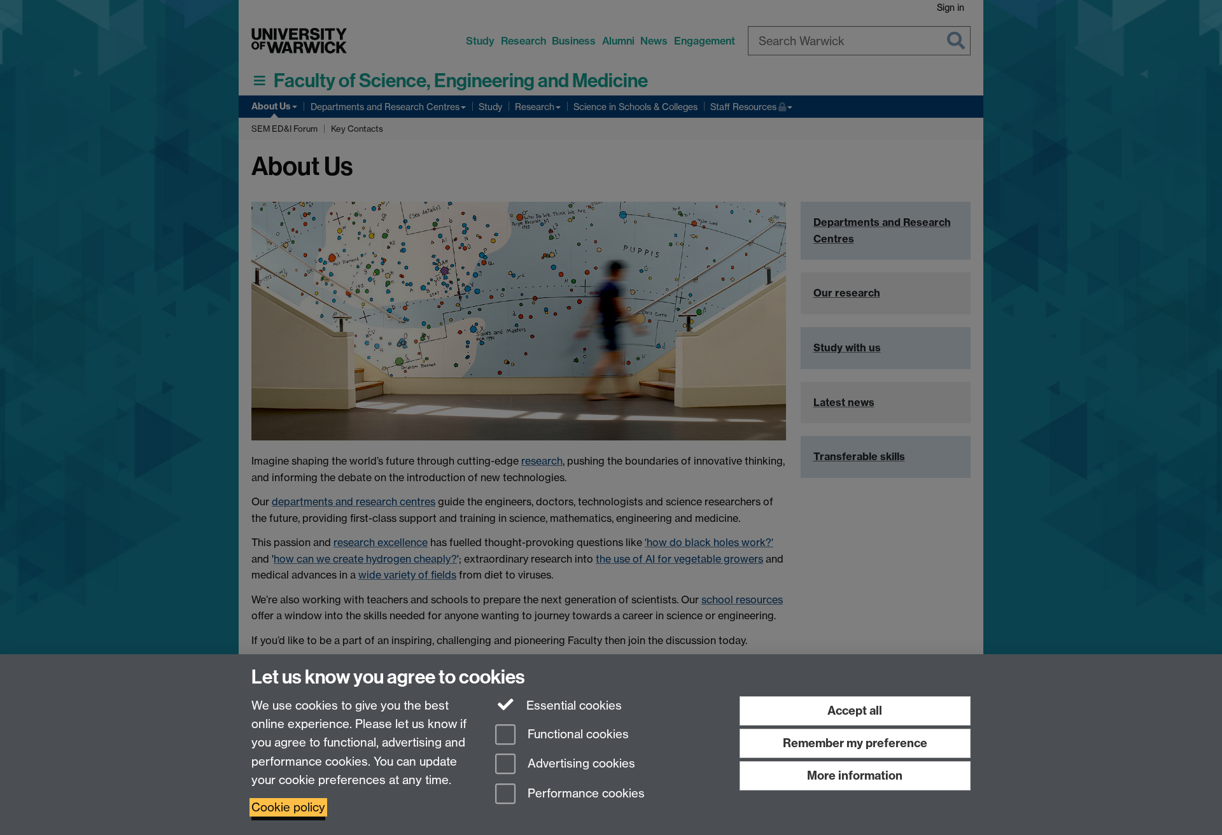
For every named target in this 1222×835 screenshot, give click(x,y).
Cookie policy (288, 807)
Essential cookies (572, 705)
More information (854, 775)
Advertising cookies (579, 764)
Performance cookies (584, 794)
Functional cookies (576, 734)
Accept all (854, 710)
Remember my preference (855, 743)
